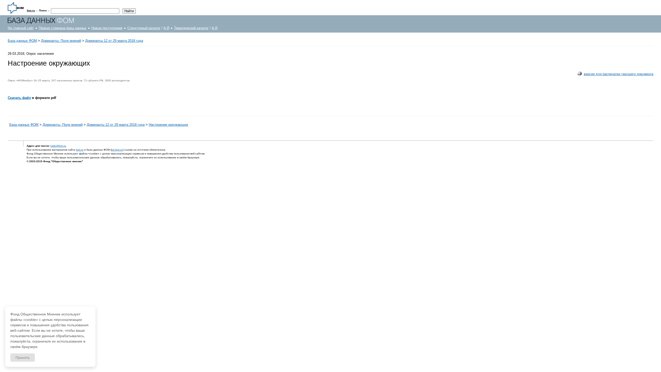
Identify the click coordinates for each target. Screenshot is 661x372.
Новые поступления (106, 28)
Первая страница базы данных (62, 28)
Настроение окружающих (168, 125)
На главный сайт (21, 28)
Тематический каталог (191, 28)
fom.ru (79, 149)
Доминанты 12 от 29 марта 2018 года (114, 41)
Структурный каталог (143, 28)
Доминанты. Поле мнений (61, 41)
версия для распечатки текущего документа (618, 74)
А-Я (166, 28)
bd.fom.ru (117, 149)
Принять (22, 357)
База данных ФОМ (22, 41)
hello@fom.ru (58, 145)
